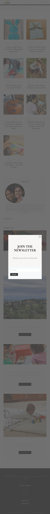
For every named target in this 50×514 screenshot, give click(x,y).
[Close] (40, 236)
